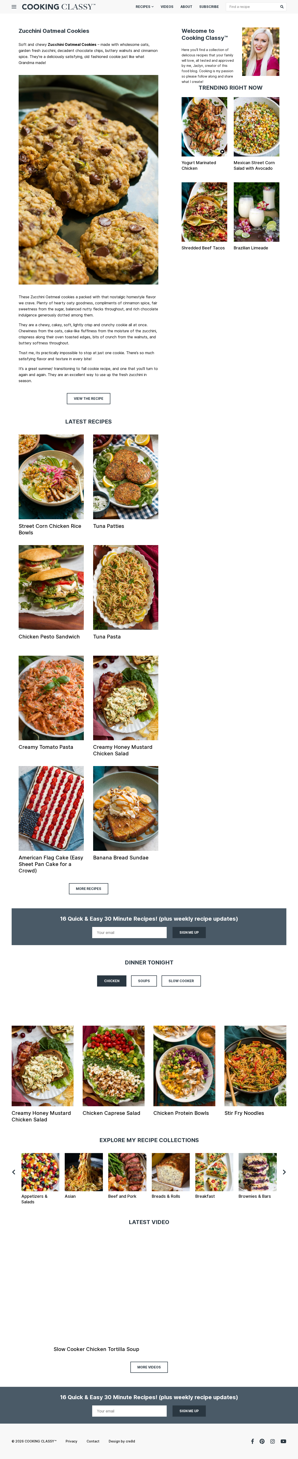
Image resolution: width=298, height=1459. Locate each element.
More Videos (149, 1367)
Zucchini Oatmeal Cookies (54, 30)
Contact (93, 1441)
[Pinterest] (262, 1441)
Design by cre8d (122, 1441)
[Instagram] (272, 1441)
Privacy (71, 1441)
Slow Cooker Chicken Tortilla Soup (96, 1349)
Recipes (143, 7)
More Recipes (88, 889)
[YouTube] (283, 1441)
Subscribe (209, 7)
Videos (167, 7)
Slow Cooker (181, 981)
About (186, 7)
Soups (144, 981)
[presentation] (13, 1172)
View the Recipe (88, 398)
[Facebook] (252, 1441)
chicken (111, 981)
